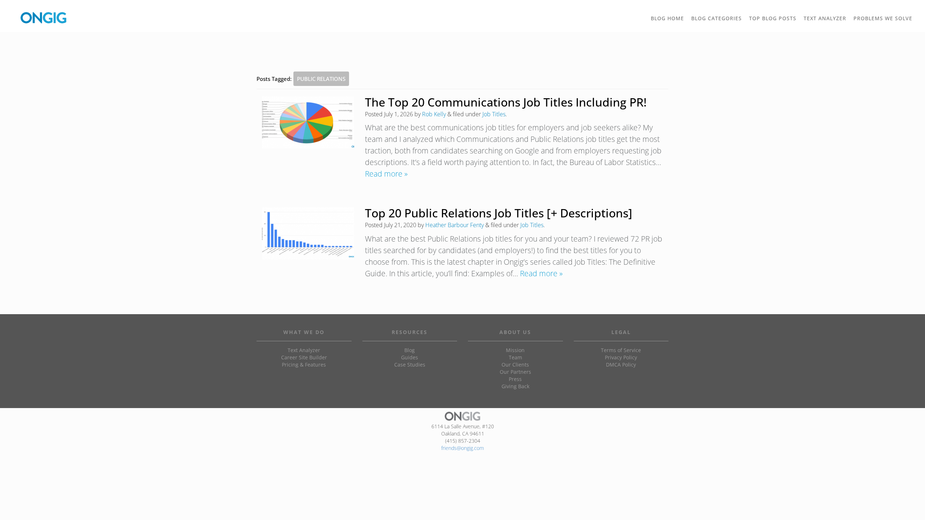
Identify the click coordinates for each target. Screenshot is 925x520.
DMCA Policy (621, 364)
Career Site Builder (304, 357)
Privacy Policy (621, 357)
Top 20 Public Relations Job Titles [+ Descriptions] (498, 213)
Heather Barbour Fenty (454, 225)
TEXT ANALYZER (825, 18)
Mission (515, 350)
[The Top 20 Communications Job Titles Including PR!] (308, 122)
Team (515, 357)
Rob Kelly (434, 114)
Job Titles (493, 114)
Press (515, 379)
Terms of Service (621, 350)
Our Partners (515, 371)
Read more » (386, 174)
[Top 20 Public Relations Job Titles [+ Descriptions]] (308, 233)
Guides (409, 357)
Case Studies (409, 364)
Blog (409, 350)
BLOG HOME (667, 18)
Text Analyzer (304, 350)
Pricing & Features (304, 364)
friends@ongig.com (462, 448)
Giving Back (515, 386)
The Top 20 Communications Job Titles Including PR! (506, 102)
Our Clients (515, 364)
